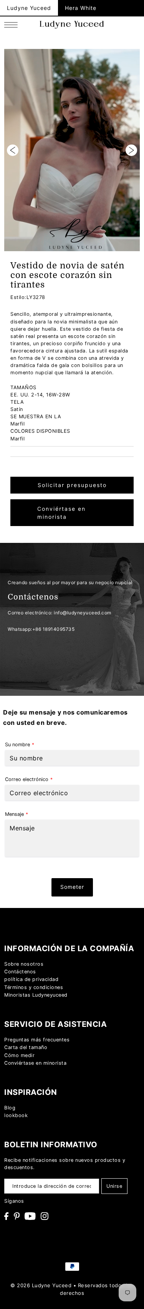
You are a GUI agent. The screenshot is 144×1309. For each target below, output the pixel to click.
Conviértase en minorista (61, 512)
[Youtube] (30, 1216)
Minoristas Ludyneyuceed (36, 995)
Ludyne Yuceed (29, 8)
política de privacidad (31, 979)
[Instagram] (44, 1216)
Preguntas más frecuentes (37, 1040)
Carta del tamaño (25, 1047)
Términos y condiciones (33, 987)
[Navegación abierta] (13, 25)
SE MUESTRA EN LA (35, 416)
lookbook (16, 1115)
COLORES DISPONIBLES (40, 431)
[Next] (131, 150)
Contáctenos (20, 971)
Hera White (80, 8)
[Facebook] (6, 1216)
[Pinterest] (17, 1216)
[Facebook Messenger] (128, 904)
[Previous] (12, 150)
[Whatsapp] (128, 883)
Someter (72, 886)
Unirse (114, 1186)
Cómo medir (19, 1055)
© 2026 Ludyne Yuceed (40, 1285)
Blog (9, 1108)
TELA (17, 402)
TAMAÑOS (23, 387)
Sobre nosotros (23, 964)
